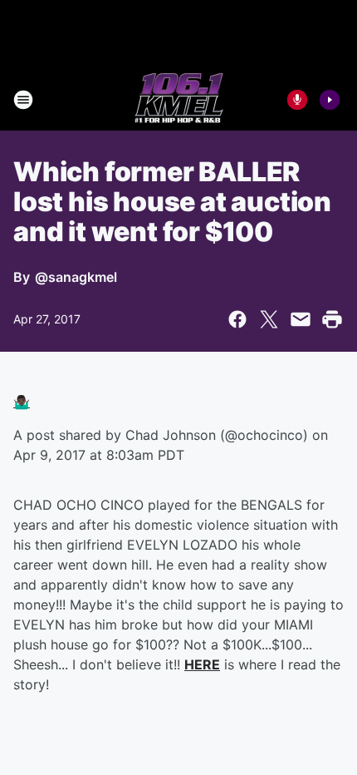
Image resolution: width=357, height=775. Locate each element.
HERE (202, 664)
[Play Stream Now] (330, 100)
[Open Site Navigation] (23, 100)
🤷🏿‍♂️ (21, 401)
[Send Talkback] (297, 100)
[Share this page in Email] (300, 319)
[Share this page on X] (269, 319)
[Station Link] (178, 99)
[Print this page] (332, 319)
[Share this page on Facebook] (237, 319)
